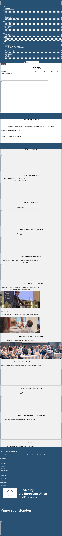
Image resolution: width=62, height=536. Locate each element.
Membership (8, 17)
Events (4, 14)
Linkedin (2, 483)
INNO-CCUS (3, 478)
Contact (7, 28)
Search (24, 62)
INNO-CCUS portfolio (10, 11)
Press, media (3, 485)
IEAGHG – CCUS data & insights (13, 18)
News (7, 30)
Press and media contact (10, 30)
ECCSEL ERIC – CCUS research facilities (14, 19)
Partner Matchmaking (9, 9)
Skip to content (2, 0)
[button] (3, 64)
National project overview (10, 13)
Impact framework (9, 25)
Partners (7, 27)
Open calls (8, 8)
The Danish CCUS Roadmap (12, 23)
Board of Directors (9, 26)
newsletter (28, 126)
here (22, 234)
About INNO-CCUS (10, 22)
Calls (4, 6)
